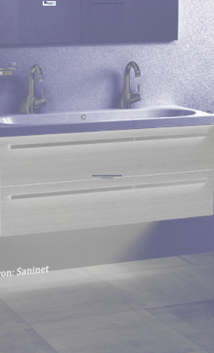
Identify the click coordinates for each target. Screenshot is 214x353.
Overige (115, 3)
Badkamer (98, 3)
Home (93, 3)
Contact (121, 3)
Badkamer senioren (107, 3)
